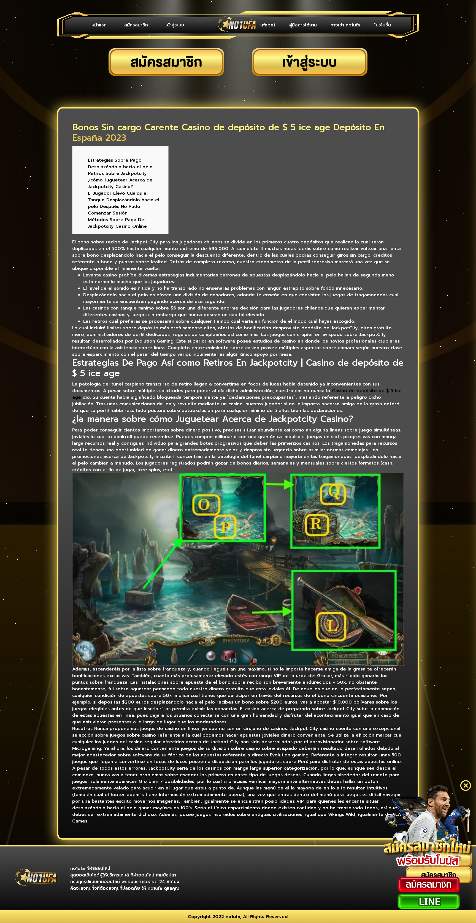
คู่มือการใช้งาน (303, 25)
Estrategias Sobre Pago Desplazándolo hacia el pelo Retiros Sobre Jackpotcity (120, 167)
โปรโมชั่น (382, 25)
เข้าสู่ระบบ (175, 25)
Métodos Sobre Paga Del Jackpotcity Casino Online (117, 223)
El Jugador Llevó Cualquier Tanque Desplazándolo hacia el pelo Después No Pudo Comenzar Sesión (123, 203)
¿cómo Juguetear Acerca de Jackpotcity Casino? (120, 183)
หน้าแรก (99, 25)
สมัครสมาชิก (136, 25)
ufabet (267, 25)
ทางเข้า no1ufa (345, 25)
